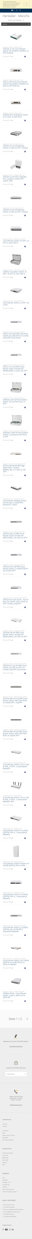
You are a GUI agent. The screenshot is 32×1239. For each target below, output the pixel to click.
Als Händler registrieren (16, 1046)
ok (26, 4)
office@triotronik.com (16, 1105)
